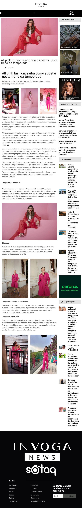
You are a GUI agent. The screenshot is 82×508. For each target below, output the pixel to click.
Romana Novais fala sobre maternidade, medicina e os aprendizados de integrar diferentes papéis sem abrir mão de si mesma (74, 392)
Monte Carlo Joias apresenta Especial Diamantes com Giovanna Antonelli (67, 123)
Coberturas (35, 498)
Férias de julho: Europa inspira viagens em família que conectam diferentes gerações (73, 238)
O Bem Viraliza (36, 492)
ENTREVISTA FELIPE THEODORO (73, 348)
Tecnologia (13, 501)
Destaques (13, 485)
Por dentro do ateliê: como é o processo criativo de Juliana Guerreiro (67, 151)
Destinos (34, 488)
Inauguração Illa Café (69, 47)
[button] (34, 13)
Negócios (12, 488)
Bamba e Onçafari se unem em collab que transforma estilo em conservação (68, 134)
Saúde (11, 495)
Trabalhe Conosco (38, 501)
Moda (11, 492)
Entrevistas (35, 495)
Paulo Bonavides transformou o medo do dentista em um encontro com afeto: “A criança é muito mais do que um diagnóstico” (73, 365)
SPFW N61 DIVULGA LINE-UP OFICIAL (67, 142)
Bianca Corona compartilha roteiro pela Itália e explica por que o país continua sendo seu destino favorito (73, 175)
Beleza (11, 498)
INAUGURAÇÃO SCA (69, 73)
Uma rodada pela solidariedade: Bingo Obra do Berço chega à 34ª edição (68, 112)
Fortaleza (34, 485)
